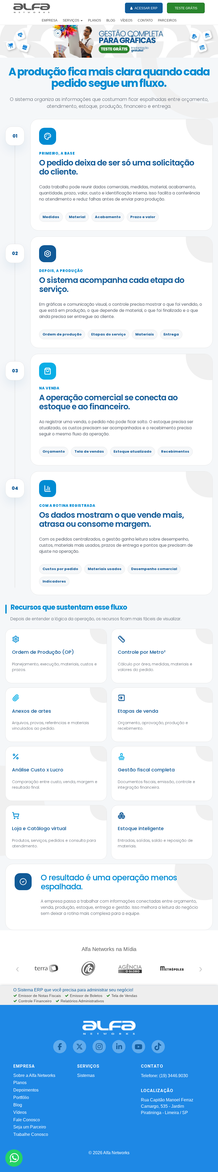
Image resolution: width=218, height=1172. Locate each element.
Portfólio (21, 1097)
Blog (17, 1105)
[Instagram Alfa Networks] (100, 1052)
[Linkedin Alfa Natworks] (119, 1052)
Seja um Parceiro (29, 1127)
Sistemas (86, 1075)
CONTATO (145, 20)
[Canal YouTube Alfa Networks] (139, 1052)
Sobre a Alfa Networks (34, 1075)
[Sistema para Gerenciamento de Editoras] (109, 41)
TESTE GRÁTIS (186, 8)
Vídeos (20, 1112)
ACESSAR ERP (145, 8)
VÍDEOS (126, 20)
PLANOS (94, 20)
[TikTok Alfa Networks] (158, 1052)
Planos (20, 1082)
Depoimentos (26, 1090)
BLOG (110, 20)
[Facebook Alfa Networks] (60, 1052)
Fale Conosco (26, 1120)
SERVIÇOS (71, 20)
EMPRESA (49, 20)
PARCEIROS (167, 20)
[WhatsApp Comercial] (14, 1158)
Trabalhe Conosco (30, 1134)
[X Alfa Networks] (80, 1052)
